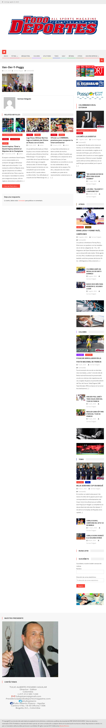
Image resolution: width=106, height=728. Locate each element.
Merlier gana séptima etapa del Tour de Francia (95, 414)
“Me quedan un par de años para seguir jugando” (94, 176)
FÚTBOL (13, 56)
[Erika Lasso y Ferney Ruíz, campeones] (90, 216)
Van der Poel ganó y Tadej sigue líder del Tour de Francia (94, 399)
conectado (21, 200)
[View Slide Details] (53, 25)
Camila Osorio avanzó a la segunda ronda (95, 536)
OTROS (80, 56)
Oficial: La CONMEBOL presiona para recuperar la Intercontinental (62, 140)
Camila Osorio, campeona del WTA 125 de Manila (95, 522)
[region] (53, 25)
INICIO (6, 56)
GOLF (63, 56)
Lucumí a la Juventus (86, 136)
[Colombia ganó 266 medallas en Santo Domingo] (80, 270)
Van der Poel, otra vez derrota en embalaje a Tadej (12, 186)
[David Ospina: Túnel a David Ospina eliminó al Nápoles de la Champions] (13, 125)
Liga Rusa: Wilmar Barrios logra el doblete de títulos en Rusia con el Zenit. (37, 140)
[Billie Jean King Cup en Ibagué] (90, 471)
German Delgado (18, 71)
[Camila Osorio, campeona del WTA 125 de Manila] (80, 521)
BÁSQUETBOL (25, 56)
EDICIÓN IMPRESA (91, 56)
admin (21, 154)
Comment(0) (30, 71)
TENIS (56, 56)
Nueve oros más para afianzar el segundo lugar (94, 286)
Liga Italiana (15, 139)
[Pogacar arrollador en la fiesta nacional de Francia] (90, 343)
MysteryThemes (64, 726)
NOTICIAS (80, 227)
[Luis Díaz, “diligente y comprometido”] (80, 190)
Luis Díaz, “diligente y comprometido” (94, 190)
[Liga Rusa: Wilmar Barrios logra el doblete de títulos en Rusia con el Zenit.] (37, 125)
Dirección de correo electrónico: (86, 577)
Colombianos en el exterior (12, 135)
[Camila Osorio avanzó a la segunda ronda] (80, 536)
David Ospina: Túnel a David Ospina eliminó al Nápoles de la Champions (12, 149)
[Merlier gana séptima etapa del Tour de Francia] (80, 412)
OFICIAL (5, 143)
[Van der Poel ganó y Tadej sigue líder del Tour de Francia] (80, 397)
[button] (17, 83)
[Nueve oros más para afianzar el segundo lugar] (80, 285)
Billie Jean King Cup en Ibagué (89, 485)
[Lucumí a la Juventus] (90, 119)
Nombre (78, 569)
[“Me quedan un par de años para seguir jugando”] (80, 175)
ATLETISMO (47, 56)
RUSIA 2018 (83, 550)
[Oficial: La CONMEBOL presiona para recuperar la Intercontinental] (62, 125)
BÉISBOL (71, 56)
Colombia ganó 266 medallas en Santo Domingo (93, 271)
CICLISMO (37, 56)
